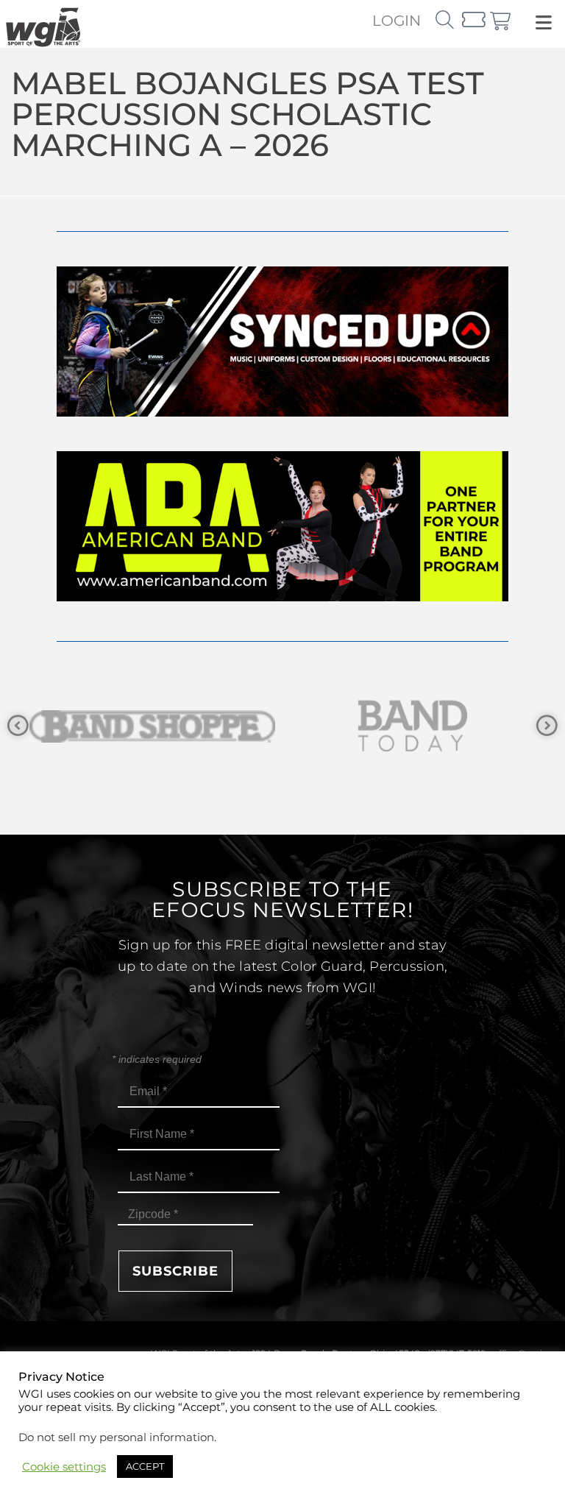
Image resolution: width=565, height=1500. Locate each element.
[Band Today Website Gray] (155, 726)
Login (396, 20)
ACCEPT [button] (145, 1466)
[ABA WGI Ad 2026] (282, 597)
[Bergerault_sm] (416, 726)
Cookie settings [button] (64, 1467)
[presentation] (18, 726)
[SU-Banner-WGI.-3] (282, 413)
